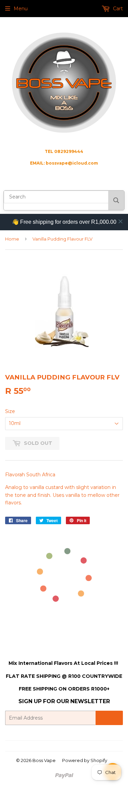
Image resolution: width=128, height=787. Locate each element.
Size (10, 411)
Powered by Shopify (84, 760)
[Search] (116, 200)
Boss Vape (44, 760)
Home (12, 239)
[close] (120, 221)
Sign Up (109, 718)
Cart (117, 8)
